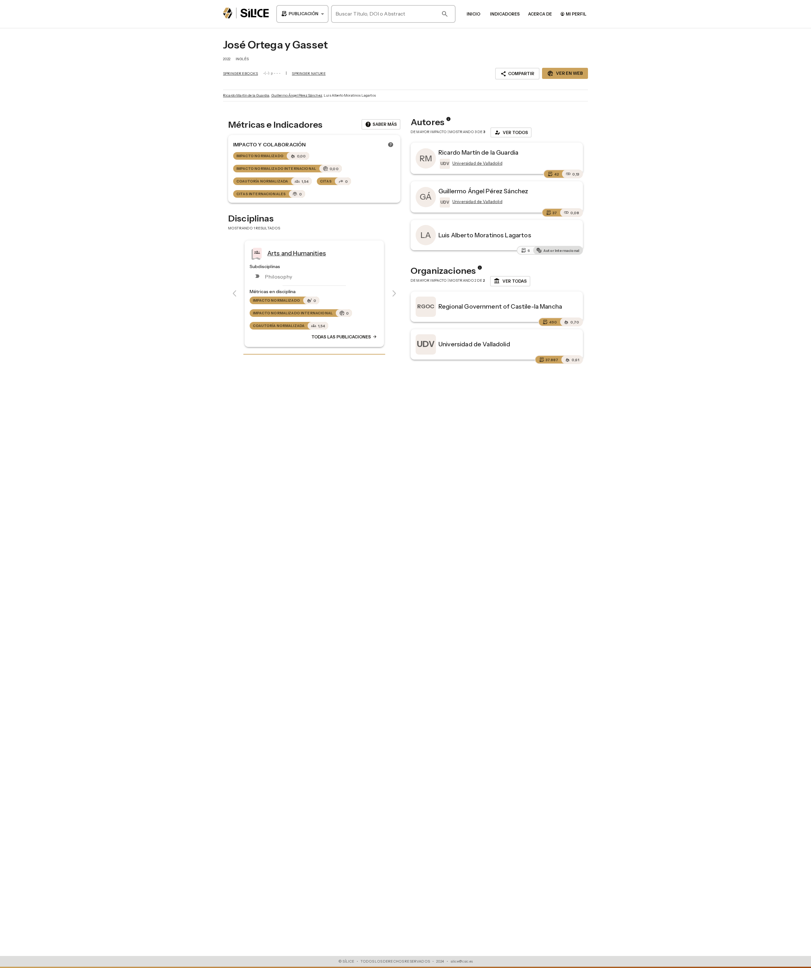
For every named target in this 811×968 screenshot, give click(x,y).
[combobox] (302, 14)
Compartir (517, 74)
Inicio (473, 13)
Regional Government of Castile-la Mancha (500, 306)
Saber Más (381, 124)
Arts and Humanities (296, 253)
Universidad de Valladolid (474, 344)
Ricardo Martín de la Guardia (246, 95)
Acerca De (540, 13)
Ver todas (510, 281)
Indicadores (505, 13)
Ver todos (511, 132)
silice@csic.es (461, 961)
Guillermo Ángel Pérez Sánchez (296, 95)
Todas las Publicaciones (344, 337)
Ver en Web (565, 73)
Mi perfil (573, 13)
